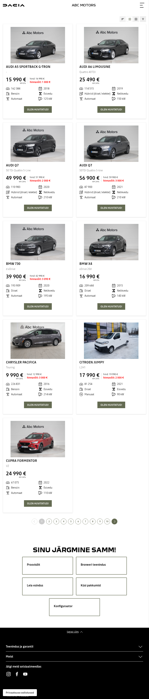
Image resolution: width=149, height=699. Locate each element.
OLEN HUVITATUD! (38, 109)
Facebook (17, 674)
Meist (9, 656)
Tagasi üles (73, 632)
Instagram (8, 674)
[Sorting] (123, 19)
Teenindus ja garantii (19, 646)
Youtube (25, 674)
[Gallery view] (130, 19)
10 (107, 521)
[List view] (136, 19)
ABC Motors (84, 5)
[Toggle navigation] (142, 5)
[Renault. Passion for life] (14, 5)
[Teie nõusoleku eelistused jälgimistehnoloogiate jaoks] (20, 692)
